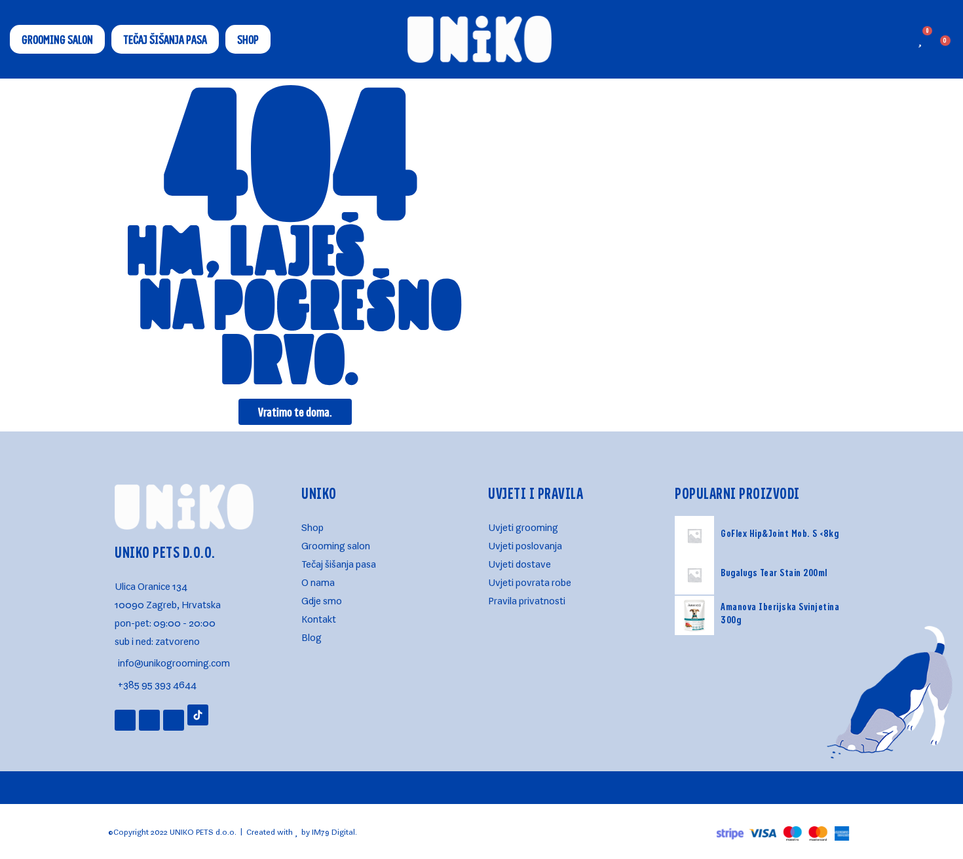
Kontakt (318, 616)
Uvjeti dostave (519, 561)
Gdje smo (321, 598)
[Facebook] (149, 720)
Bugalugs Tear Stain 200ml (774, 572)
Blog (311, 634)
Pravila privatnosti (526, 598)
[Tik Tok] (197, 714)
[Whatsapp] (173, 720)
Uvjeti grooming (523, 524)
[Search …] (883, 39)
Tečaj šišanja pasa (338, 561)
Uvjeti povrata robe (529, 579)
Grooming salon (335, 543)
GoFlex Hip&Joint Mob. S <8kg (780, 532)
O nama (318, 579)
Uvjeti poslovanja (525, 543)
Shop (312, 524)
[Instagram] (125, 720)
